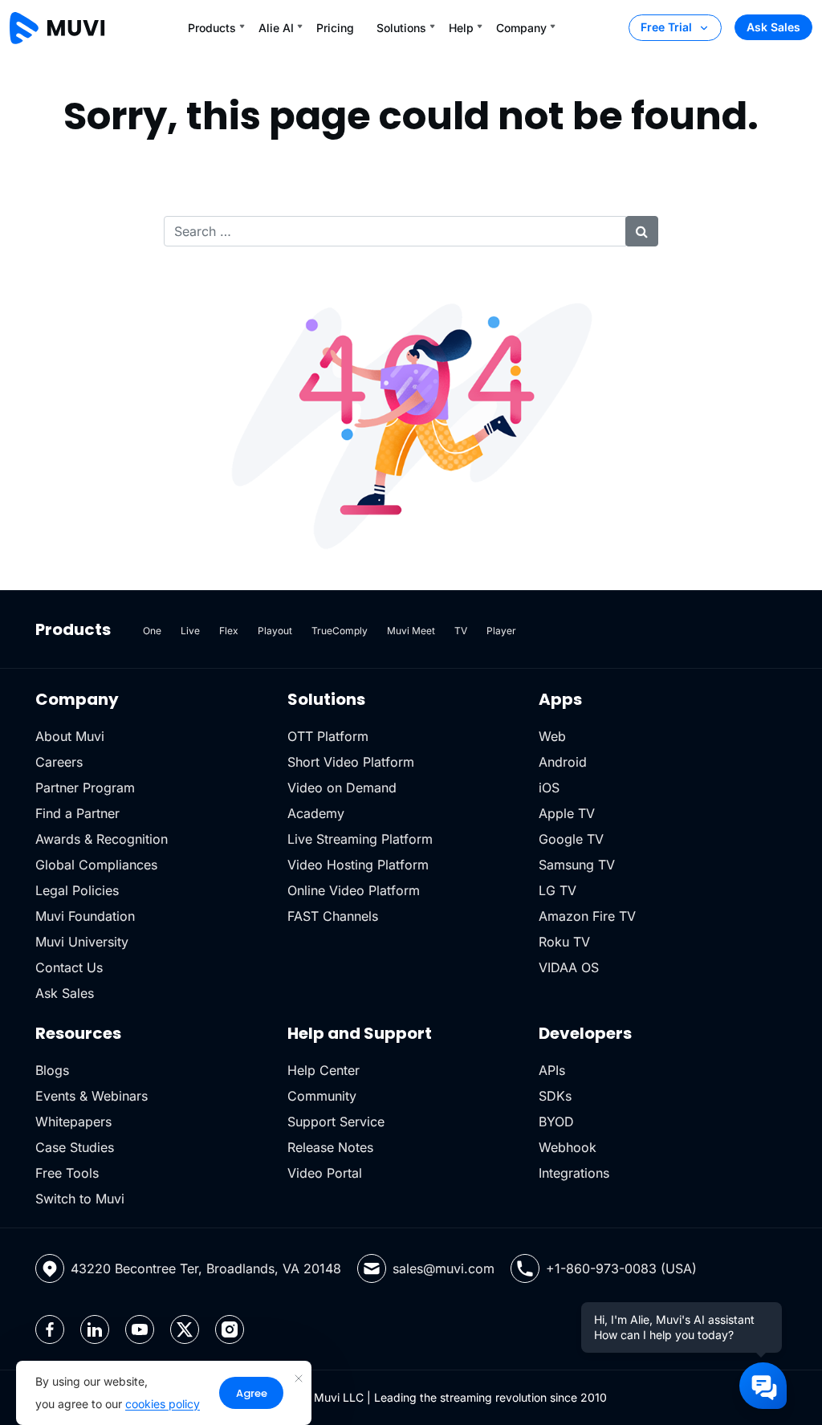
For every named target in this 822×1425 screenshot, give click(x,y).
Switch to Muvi (79, 1199)
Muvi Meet (411, 631)
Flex (228, 631)
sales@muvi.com (443, 1268)
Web (552, 736)
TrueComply (339, 631)
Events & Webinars (91, 1096)
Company (521, 28)
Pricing (335, 28)
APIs (552, 1070)
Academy (315, 813)
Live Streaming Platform (360, 839)
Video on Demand (342, 788)
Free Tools (67, 1173)
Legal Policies (77, 890)
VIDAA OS (569, 967)
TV (460, 631)
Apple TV (567, 813)
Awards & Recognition (101, 839)
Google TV (571, 839)
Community (321, 1096)
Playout (275, 631)
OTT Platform (327, 736)
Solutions (401, 28)
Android (563, 762)
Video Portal (324, 1173)
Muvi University (81, 942)
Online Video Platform (353, 890)
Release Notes (330, 1147)
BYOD (556, 1122)
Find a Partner (77, 813)
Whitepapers (73, 1122)
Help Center (323, 1070)
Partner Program (85, 788)
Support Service (336, 1122)
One (152, 631)
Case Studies (74, 1147)
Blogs (52, 1070)
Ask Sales (773, 27)
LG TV (557, 890)
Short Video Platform (350, 762)
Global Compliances (96, 865)
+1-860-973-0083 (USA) (621, 1268)
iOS (549, 788)
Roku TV (564, 942)
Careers (59, 762)
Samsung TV (577, 865)
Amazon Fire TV (587, 916)
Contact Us (69, 967)
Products (212, 28)
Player (501, 631)
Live (190, 631)
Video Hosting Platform (358, 865)
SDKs (555, 1096)
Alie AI (276, 28)
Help (461, 28)
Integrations (574, 1173)
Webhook (567, 1147)
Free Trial (666, 27)
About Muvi (69, 736)
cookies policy (162, 1404)
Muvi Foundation (85, 916)
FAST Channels (332, 916)
